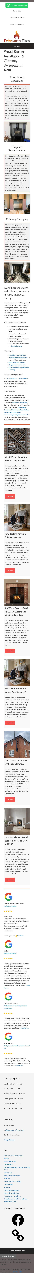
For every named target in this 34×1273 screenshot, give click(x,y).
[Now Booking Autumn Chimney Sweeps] (17, 517)
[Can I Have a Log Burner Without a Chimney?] (17, 744)
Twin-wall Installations (11, 1193)
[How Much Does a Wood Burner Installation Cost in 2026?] (17, 821)
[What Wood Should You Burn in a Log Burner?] (17, 441)
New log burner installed (10, 906)
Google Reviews (16, 346)
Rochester (23, 402)
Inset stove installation (17, 362)
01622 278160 (11, 379)
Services (7, 1187)
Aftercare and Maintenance (13, 1156)
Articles (6, 1158)
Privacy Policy (8, 1184)
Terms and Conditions (11, 1190)
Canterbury (22, 407)
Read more (10, 496)
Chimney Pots (8, 1164)
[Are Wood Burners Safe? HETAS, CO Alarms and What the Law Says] (17, 592)
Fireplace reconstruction (17, 365)
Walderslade (8, 412)
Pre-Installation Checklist (12, 1181)
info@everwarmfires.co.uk (14, 1130)
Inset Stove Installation (12, 1176)
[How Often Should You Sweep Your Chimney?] (17, 672)
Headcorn (7, 410)
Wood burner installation (17, 355)
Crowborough (9, 415)
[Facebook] (18, 1226)
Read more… (9, 490)
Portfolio (7, 1178)
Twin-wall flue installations (18, 358)
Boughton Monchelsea (22, 415)
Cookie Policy (18, 1272)
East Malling (24, 410)
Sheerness (17, 412)
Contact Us (8, 1173)
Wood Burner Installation (12, 1196)
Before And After (10, 1161)
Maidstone (15, 402)
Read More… (21, 936)
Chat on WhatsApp (19, 5)
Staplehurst (15, 410)
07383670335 (23, 379)
